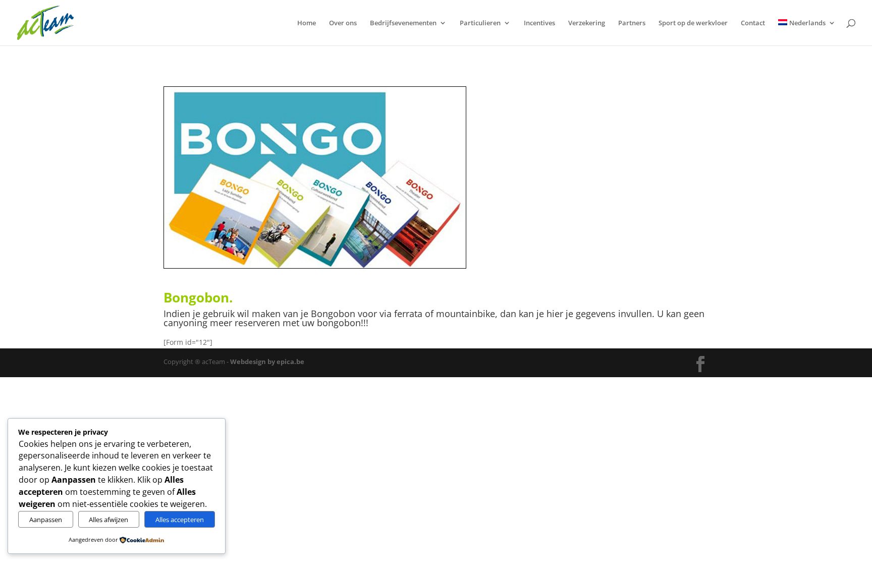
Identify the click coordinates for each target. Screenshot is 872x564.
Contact (753, 23)
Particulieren (480, 23)
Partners (631, 23)
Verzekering (586, 23)
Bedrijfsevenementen (403, 23)
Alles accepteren (179, 519)
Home (306, 23)
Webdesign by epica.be (267, 361)
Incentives (539, 23)
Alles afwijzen (108, 519)
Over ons (343, 23)
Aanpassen (45, 519)
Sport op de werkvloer (693, 23)
